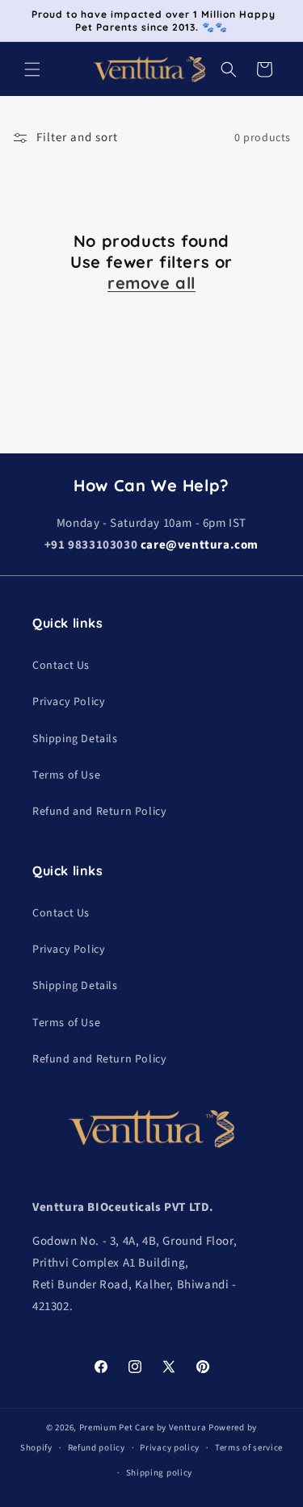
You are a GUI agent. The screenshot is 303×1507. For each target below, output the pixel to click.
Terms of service (249, 1448)
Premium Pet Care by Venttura (143, 1427)
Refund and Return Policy (99, 812)
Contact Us (61, 665)
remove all (151, 283)
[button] (32, 69)
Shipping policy (159, 1473)
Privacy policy (170, 1448)
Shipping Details (75, 739)
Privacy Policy (68, 702)
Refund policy (96, 1448)
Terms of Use (66, 775)
